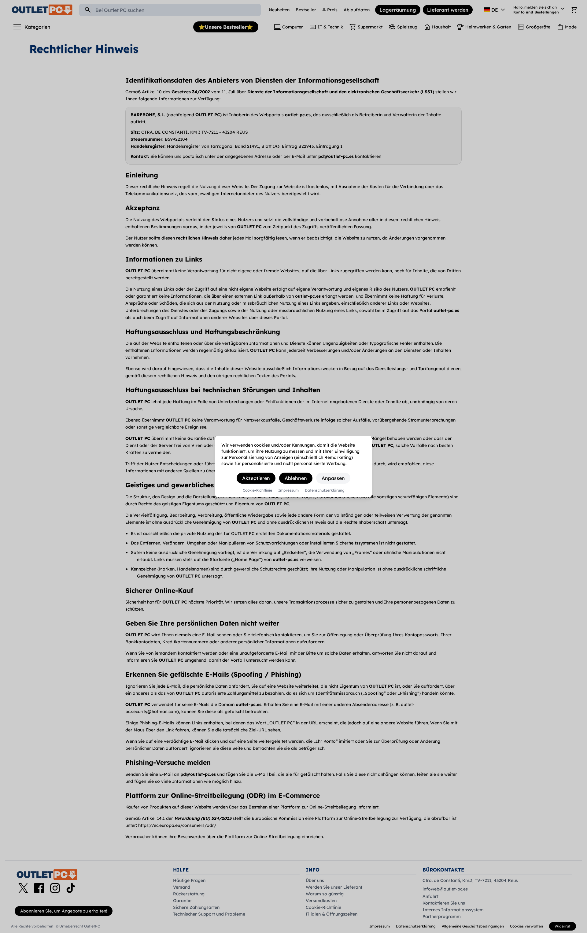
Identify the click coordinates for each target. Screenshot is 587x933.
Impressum (288, 490)
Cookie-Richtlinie (257, 490)
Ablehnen (296, 478)
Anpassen (333, 478)
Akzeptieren (256, 478)
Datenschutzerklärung (325, 490)
